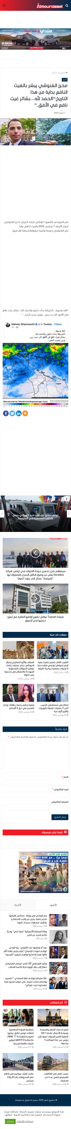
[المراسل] (49, 5)
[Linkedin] (19, 413)
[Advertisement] (35, 184)
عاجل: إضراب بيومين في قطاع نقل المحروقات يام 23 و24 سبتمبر (19, 1077)
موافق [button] (10, 1121)
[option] (35, 513)
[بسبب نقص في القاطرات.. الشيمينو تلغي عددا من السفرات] (52, 1062)
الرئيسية (62, 73)
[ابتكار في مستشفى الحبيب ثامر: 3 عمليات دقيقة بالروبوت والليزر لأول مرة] (52, 693)
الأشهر (53, 905)
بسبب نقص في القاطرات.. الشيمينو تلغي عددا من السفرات (55, 1077)
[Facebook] (6, 413)
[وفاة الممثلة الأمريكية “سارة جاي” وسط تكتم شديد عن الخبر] (58, 937)
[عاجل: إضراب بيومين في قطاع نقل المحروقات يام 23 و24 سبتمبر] (18, 1062)
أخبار (54, 73)
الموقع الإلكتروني (59, 802)
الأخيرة (17, 905)
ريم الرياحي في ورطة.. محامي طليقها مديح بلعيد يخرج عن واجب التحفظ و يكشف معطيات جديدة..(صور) (28, 919)
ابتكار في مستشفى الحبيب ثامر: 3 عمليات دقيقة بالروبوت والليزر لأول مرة (53, 708)
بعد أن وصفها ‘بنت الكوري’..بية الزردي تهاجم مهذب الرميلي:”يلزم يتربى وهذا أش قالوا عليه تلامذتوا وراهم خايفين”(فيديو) (25, 951)
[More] (25, 413)
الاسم (65, 777)
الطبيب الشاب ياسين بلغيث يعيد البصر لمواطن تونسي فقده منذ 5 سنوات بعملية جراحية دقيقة (52, 665)
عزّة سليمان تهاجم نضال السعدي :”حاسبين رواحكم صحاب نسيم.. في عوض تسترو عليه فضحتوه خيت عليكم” (25, 981)
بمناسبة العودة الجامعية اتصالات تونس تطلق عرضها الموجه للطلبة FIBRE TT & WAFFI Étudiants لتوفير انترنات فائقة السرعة (20, 1036)
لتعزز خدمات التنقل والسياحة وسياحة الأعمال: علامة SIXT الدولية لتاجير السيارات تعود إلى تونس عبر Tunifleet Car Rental (53, 1036)
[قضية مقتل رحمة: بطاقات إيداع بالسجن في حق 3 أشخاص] (18, 693)
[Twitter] (12, 413)
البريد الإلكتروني (60, 789)
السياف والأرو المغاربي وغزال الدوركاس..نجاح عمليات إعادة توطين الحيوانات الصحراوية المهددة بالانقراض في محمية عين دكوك (19, 668)
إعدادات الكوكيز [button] (25, 1121)
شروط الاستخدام (51, 1115)
